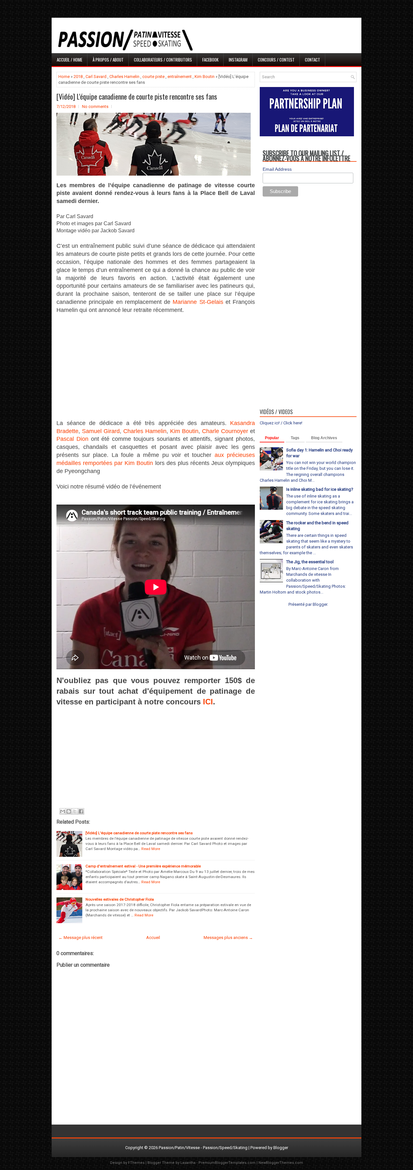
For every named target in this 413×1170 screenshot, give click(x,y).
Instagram (238, 59)
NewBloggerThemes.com (280, 1163)
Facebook (210, 59)
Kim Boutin (205, 76)
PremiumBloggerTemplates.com (227, 1163)
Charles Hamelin (124, 76)
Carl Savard (96, 76)
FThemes (136, 1163)
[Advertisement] (155, 366)
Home (64, 76)
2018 (78, 76)
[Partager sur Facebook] (81, 811)
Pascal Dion (72, 439)
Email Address (277, 169)
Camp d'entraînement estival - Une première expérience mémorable (143, 866)
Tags (295, 438)
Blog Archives (324, 438)
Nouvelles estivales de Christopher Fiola (120, 899)
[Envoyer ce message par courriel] (62, 811)
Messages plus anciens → (228, 937)
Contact (312, 59)
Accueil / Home (69, 59)
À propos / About (108, 59)
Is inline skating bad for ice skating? (319, 489)
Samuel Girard (101, 431)
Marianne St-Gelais (198, 302)
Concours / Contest (276, 59)
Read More (150, 848)
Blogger (320, 604)
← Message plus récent (80, 937)
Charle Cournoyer (225, 431)
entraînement (179, 76)
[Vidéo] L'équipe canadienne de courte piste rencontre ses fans (136, 96)
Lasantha (188, 1163)
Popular (272, 438)
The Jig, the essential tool (310, 561)
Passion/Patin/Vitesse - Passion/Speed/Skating (203, 1147)
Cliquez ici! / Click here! (281, 423)
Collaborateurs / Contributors (163, 59)
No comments (95, 106)
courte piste (153, 76)
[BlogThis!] (68, 811)
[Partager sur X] (75, 811)
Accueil (153, 937)
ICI (208, 701)
